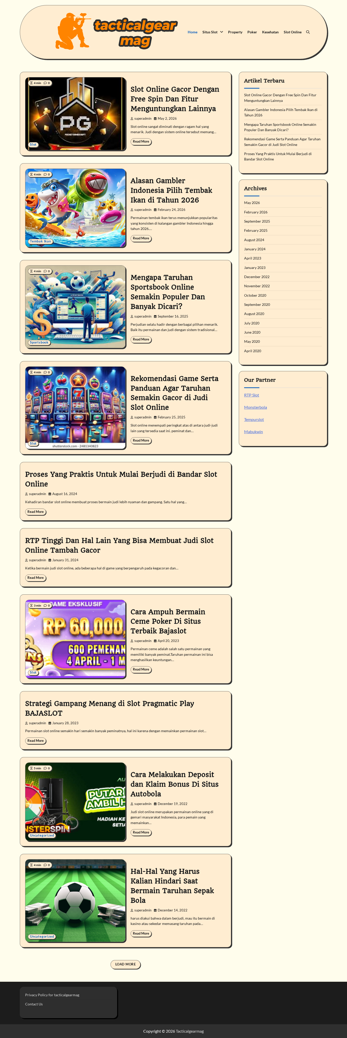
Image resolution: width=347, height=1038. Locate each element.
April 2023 (252, 258)
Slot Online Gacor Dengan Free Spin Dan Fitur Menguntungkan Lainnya (175, 99)
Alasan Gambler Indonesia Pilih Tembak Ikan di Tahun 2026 (171, 190)
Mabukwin (253, 431)
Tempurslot (254, 419)
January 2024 (254, 249)
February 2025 (255, 230)
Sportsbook (39, 342)
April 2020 (252, 351)
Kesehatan (270, 32)
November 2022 (257, 286)
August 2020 (254, 314)
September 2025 (257, 221)
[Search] (308, 32)
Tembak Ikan (40, 241)
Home (192, 32)
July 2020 (251, 323)
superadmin (142, 118)
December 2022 (257, 277)
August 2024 (254, 240)
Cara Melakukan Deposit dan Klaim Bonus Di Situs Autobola (175, 784)
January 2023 (254, 267)
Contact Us (34, 1004)
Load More (125, 964)
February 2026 (255, 212)
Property (235, 32)
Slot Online (293, 32)
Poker (252, 32)
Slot (33, 144)
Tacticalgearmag (190, 1031)
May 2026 (252, 202)
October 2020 (255, 295)
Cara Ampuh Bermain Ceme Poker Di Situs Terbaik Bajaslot (168, 621)
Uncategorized (42, 835)
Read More (141, 141)
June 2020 (252, 332)
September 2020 (257, 304)
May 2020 (252, 341)
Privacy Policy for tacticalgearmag (52, 995)
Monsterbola (255, 407)
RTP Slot (251, 394)
